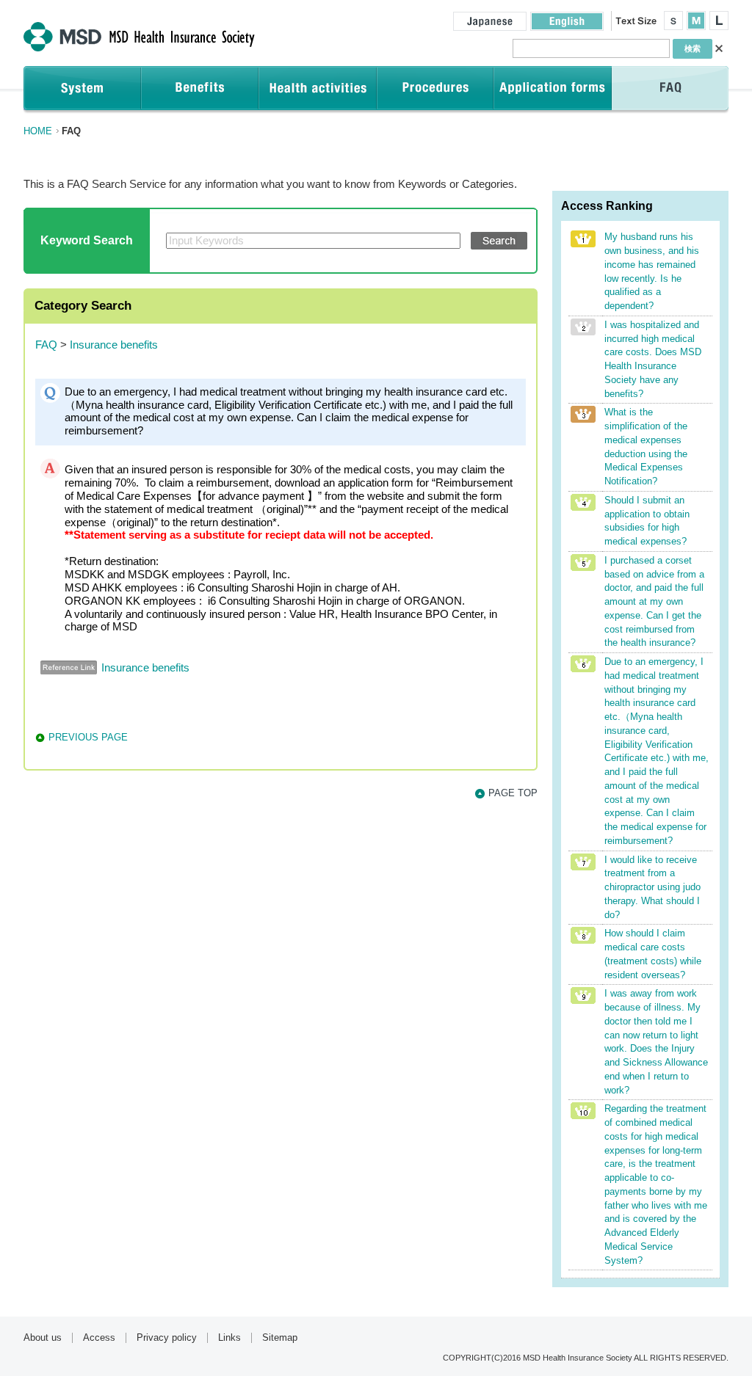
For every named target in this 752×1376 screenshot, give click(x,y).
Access (99, 1338)
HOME (38, 130)
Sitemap (279, 1338)
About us (43, 1338)
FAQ (46, 345)
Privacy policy (167, 1338)
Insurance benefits (114, 345)
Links (229, 1338)
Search (499, 241)
